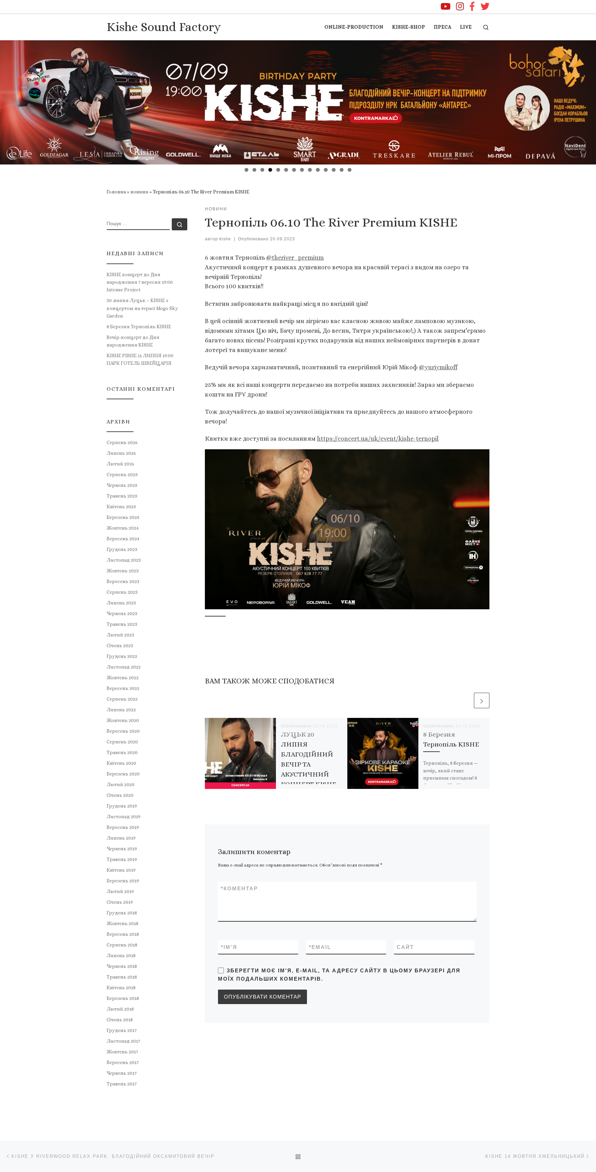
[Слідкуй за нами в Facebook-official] (472, 6)
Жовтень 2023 (123, 570)
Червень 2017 (122, 1073)
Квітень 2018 (121, 987)
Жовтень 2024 (123, 528)
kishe (225, 239)
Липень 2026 (121, 453)
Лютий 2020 (121, 784)
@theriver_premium (295, 257)
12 (334, 170)
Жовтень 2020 (123, 720)
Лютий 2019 (120, 891)
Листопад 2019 (123, 816)
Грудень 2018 (122, 912)
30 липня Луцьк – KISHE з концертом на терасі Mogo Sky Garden (142, 308)
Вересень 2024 (123, 538)
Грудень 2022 (122, 656)
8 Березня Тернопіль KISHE (139, 326)
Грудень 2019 (122, 806)
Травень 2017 (122, 1083)
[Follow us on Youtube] (445, 6)
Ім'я (229, 947)
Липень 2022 (121, 709)
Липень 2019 (121, 838)
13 (342, 170)
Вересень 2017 (123, 1062)
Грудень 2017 (122, 1030)
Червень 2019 (122, 848)
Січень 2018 (120, 1019)
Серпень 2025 (122, 474)
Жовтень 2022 (123, 677)
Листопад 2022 (124, 667)
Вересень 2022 (123, 688)
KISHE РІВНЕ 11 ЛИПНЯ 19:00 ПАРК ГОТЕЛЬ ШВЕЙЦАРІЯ (140, 359)
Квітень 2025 (121, 506)
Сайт (405, 947)
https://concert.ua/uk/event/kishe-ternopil (378, 438)
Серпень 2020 (122, 741)
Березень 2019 (123, 880)
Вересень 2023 (123, 581)
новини (139, 191)
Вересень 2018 (123, 934)
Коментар (239, 888)
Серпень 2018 (122, 945)
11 (326, 170)
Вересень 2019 (123, 827)
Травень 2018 (122, 977)
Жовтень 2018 (122, 923)
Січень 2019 (120, 902)
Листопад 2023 (124, 560)
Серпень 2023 (122, 592)
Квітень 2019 (121, 870)
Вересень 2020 (123, 731)
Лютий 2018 (120, 1009)
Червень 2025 (122, 485)
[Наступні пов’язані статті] (481, 700)
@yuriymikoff (438, 367)
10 (318, 170)
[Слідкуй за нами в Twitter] (484, 6)
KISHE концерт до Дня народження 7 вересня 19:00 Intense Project (140, 282)
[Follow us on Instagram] (460, 6)
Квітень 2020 (121, 763)
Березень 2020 (123, 774)
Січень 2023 (120, 645)
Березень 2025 (123, 517)
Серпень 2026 (122, 442)
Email (320, 947)
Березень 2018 (123, 998)
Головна (116, 191)
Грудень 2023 (122, 549)
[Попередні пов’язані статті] (465, 700)
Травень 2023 (122, 624)
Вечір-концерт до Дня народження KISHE (133, 341)
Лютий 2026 (120, 464)
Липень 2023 (121, 602)
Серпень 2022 (122, 699)
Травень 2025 (122, 496)
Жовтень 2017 (122, 1051)
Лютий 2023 (120, 635)
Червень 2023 (122, 613)
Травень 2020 (122, 752)
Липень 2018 (121, 955)
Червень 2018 (122, 966)
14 (349, 170)
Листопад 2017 (123, 1041)
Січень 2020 (120, 795)
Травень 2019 (122, 859)
